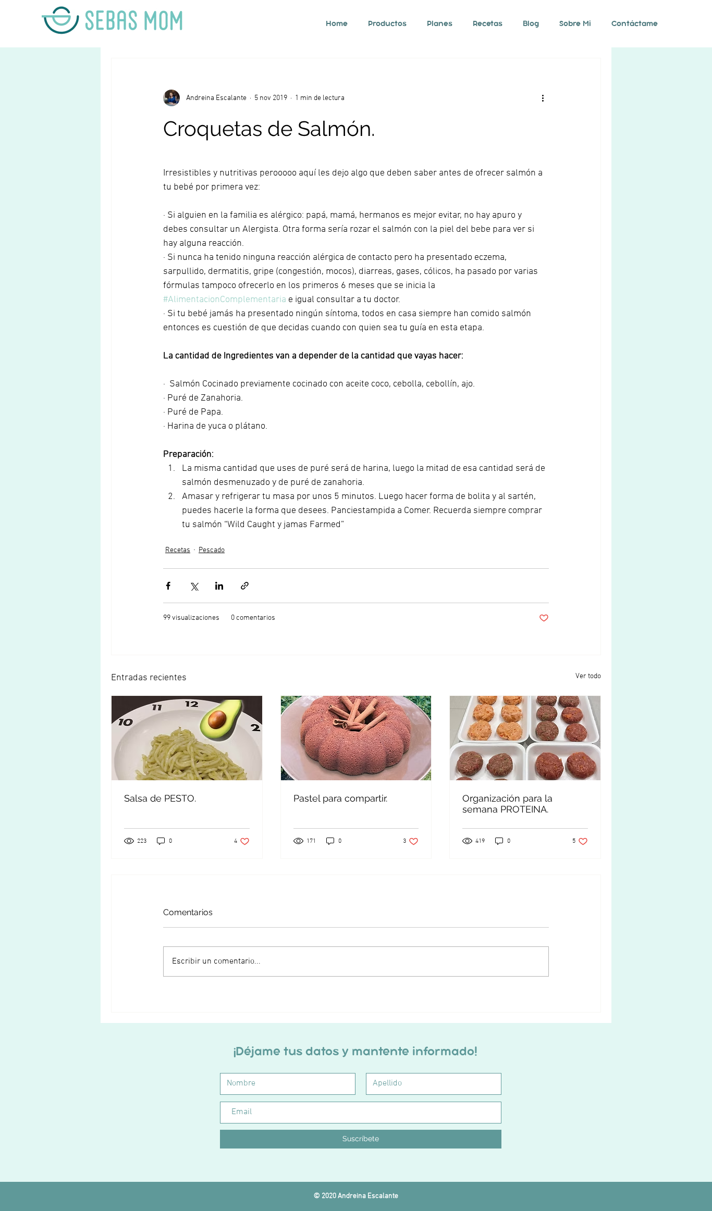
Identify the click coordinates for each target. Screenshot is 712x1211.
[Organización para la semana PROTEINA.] (525, 738)
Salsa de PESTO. (160, 798)
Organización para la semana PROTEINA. (507, 804)
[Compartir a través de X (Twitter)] (194, 586)
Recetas (177, 550)
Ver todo (588, 676)
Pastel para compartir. (340, 798)
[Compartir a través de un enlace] (245, 586)
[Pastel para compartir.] (356, 738)
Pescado (212, 550)
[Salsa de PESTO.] (187, 738)
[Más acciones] (542, 98)
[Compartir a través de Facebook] (168, 586)
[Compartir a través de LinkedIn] (219, 586)
